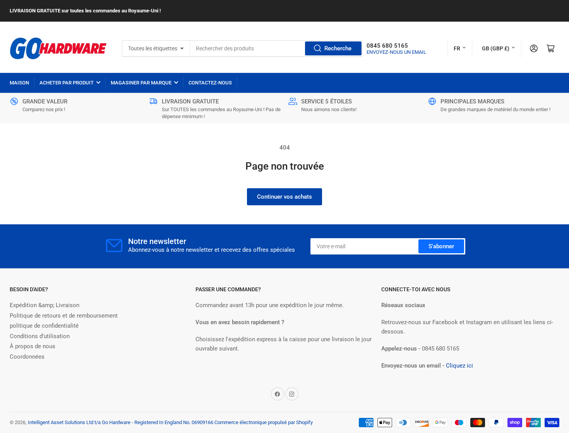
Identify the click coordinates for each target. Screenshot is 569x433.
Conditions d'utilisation (40, 336)
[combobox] (276, 48)
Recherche (337, 48)
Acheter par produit (66, 83)
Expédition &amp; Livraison (44, 305)
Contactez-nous (210, 83)
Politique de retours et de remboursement (64, 315)
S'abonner (441, 246)
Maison (19, 83)
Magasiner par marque (141, 83)
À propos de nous (32, 346)
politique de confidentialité (44, 325)
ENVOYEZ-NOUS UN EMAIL (396, 52)
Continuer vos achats (284, 196)
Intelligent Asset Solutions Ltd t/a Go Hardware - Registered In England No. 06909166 (120, 422)
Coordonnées (27, 356)
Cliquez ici (459, 365)
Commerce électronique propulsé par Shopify (263, 422)
